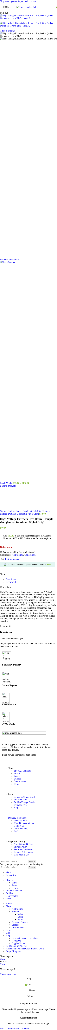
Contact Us (19, 1024)
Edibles (17, 977)
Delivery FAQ (20, 1003)
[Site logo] (28, 7)
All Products (17, 753)
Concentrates (13, 259)
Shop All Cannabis (22, 969)
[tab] (11, 777)
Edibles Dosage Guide (24, 1000)
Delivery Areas (21, 1018)
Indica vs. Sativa (21, 998)
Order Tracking (21, 1026)
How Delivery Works (24, 1021)
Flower (17, 971)
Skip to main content (26, 1)
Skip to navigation (8, 1)
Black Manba (6, 483)
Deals (16, 982)
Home (3, 259)
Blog (16, 1006)
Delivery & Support (17, 1016)
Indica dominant (12, 757)
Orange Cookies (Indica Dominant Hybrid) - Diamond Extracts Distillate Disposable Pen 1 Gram (25, 710)
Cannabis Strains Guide (25, 995)
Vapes (16, 974)
